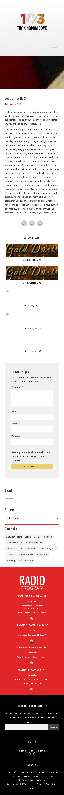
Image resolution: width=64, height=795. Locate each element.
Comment (17, 387)
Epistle (28, 536)
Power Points (27, 554)
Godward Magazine (34, 542)
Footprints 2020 (14, 542)
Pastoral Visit (12, 554)
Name (15, 411)
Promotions (42, 554)
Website (15, 435)
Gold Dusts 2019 (14, 548)
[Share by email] (40, 223)
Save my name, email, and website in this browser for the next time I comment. (30, 456)
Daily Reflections (14, 536)
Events (37, 536)
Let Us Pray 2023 (48, 548)
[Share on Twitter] (32, 223)
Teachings (11, 560)
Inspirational (31, 548)
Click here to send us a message (32, 780)
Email (15, 423)
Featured (47, 536)
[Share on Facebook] (24, 223)
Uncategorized (25, 560)
